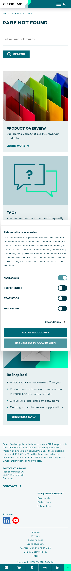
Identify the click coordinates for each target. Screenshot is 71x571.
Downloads (43, 498)
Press (35, 555)
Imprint (36, 531)
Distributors (44, 502)
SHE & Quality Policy (35, 551)
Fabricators (44, 506)
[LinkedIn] (7, 520)
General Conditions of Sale (35, 547)
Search (19, 54)
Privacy (35, 535)
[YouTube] (15, 520)
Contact (10, 486)
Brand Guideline (36, 543)
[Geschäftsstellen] (32, 567)
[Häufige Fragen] (44, 567)
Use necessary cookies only (35, 343)
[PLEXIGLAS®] (12, 4)
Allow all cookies (35, 332)
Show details (53, 321)
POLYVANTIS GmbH (42, 562)
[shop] (19, 567)
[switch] (62, 288)
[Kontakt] (6, 567)
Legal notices (35, 539)
